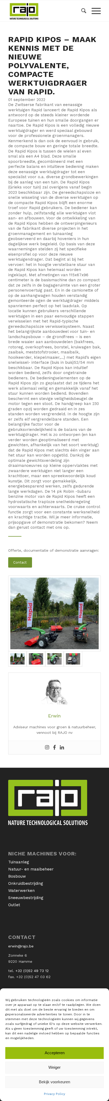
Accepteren (55, 1053)
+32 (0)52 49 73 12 (32, 971)
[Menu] (93, 10)
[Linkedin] (62, 747)
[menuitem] (81, 10)
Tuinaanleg (18, 862)
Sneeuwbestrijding (25, 897)
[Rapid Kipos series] (54, 613)
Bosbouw (17, 876)
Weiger (54, 1067)
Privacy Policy (54, 1094)
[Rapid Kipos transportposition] (54, 659)
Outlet (14, 904)
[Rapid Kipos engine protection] (73, 659)
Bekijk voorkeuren (54, 1082)
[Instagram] (47, 747)
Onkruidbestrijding (25, 883)
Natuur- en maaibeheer (31, 869)
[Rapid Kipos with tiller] (36, 659)
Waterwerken (21, 890)
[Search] (81, 10)
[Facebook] (54, 747)
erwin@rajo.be (21, 946)
